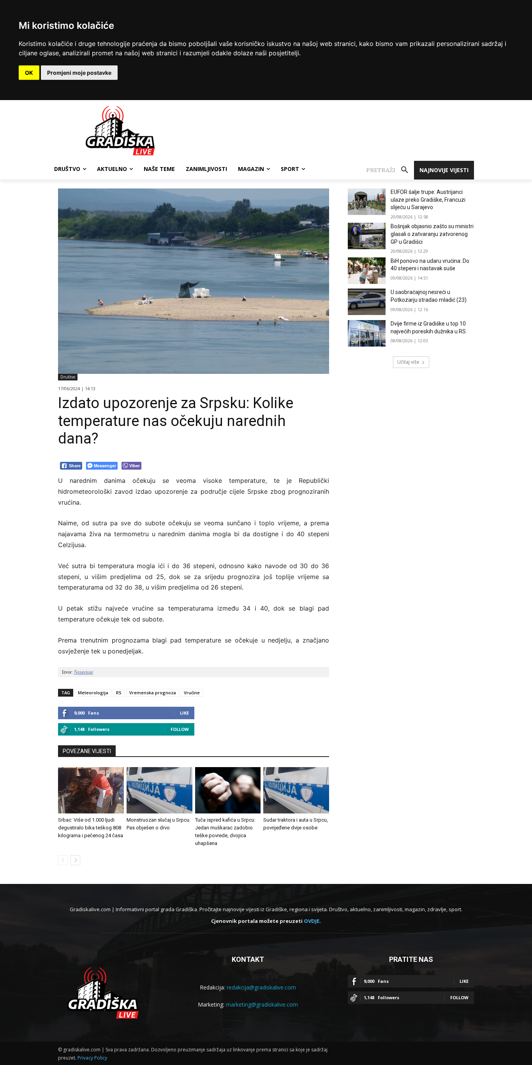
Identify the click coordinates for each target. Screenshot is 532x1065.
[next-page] (75, 860)
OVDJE (311, 920)
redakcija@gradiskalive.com (261, 987)
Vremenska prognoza (152, 692)
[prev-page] (63, 860)
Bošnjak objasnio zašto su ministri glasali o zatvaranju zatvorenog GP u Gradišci (432, 234)
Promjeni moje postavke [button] (79, 72)
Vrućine (192, 692)
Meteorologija (93, 692)
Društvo (67, 377)
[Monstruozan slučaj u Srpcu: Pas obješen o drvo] (159, 790)
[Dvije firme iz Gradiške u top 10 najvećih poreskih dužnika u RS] (367, 333)
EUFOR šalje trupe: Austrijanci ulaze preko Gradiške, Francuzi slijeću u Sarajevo (428, 199)
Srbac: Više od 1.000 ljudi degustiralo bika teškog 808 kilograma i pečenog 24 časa (90, 827)
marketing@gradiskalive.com (262, 1004)
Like (184, 713)
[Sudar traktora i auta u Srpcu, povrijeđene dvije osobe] (296, 790)
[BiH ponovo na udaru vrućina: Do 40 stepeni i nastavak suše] (367, 270)
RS (119, 692)
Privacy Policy (92, 1057)
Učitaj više (408, 362)
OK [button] (29, 72)
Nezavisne (83, 672)
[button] (390, 170)
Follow (180, 729)
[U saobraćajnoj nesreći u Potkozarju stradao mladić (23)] (367, 302)
